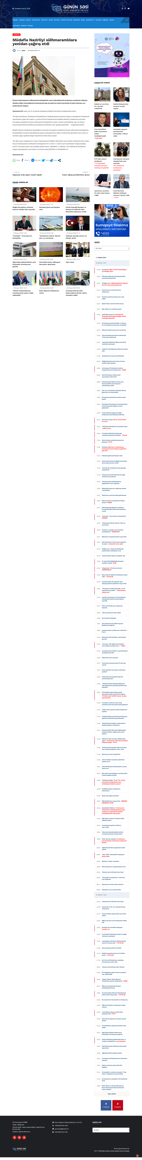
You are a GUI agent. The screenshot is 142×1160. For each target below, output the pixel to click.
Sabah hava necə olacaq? (110, 657)
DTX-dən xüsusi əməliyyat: (101, 163)
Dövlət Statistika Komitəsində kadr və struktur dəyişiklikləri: (114, 1040)
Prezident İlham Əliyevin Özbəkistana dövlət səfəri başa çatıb (114, 994)
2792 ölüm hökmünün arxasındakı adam (114, 427)
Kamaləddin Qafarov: (113, 810)
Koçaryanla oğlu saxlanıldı (110, 796)
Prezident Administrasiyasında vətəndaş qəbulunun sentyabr (114, 434)
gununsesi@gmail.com (62, 1129)
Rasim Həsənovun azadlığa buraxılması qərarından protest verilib (114, 462)
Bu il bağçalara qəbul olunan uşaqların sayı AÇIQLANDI (114, 973)
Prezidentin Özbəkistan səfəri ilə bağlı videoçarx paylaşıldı (114, 935)
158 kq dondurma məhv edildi (111, 612)
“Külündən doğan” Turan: (113, 782)
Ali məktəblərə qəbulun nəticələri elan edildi (114, 1026)
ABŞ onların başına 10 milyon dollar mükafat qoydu (113, 819)
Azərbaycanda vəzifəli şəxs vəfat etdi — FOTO (115, 631)
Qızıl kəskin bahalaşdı (109, 618)
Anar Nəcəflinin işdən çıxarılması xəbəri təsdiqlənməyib (100, 133)
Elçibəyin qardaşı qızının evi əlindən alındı (113, 954)
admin (23, 50)
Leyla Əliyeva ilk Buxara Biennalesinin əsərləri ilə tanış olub (114, 942)
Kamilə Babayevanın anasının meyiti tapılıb (120, 106)
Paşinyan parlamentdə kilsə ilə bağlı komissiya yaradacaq (113, 475)
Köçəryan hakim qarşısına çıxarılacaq (114, 330)
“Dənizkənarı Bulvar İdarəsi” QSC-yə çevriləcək (113, 524)
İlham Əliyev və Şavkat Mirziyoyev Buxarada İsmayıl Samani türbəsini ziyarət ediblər (113, 1087)
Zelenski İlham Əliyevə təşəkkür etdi (113, 556)
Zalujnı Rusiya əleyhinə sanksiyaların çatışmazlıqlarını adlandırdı (113, 724)
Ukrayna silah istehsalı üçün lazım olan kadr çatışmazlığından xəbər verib (114, 748)
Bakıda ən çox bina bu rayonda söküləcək (101, 106)
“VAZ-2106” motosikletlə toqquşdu (113, 855)
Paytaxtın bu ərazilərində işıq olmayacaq (111, 291)
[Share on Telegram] (53, 160)
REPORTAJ (57, 20)
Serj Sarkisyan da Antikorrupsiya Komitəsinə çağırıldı (112, 624)
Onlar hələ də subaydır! (115, 840)
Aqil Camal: (70, 262)
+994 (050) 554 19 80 (61, 1125)
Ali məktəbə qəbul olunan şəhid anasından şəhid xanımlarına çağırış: (114, 695)
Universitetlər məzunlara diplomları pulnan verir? (113, 760)
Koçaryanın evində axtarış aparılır (113, 884)
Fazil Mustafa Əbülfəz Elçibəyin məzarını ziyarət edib (121, 194)
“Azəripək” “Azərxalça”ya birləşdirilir (114, 517)
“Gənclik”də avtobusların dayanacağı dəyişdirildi (114, 469)
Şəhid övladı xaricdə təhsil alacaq (112, 303)
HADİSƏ (111, 20)
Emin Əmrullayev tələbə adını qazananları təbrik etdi (111, 376)
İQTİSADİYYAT (36, 20)
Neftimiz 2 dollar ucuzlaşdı (110, 861)
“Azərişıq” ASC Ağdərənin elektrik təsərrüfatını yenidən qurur (113, 645)
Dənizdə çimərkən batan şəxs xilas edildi (113, 297)
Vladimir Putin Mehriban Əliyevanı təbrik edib (115, 350)
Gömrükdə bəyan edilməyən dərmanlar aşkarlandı (114, 1047)
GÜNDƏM (22, 20)
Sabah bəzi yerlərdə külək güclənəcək (114, 495)
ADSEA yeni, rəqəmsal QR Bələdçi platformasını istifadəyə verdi (113, 550)
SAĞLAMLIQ (16, 25)
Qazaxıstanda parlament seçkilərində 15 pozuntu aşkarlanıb (114, 336)
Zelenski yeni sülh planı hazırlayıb (113, 872)
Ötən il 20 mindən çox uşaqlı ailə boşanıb (112, 606)
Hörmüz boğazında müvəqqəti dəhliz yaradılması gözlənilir (113, 277)
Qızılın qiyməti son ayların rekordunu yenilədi (113, 671)
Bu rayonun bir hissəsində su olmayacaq (115, 1000)
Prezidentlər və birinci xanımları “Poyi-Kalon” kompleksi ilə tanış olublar (114, 1073)
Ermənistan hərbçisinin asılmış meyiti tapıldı (114, 398)
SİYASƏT (28, 20)
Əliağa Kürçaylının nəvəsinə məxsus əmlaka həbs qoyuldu (113, 362)
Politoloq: (114, 449)
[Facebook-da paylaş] (24, 160)
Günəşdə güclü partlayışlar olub (112, 455)
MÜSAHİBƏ (76, 20)
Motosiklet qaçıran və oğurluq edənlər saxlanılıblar (114, 489)
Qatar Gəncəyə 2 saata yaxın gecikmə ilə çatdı (114, 543)
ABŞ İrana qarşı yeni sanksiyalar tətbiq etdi (114, 921)
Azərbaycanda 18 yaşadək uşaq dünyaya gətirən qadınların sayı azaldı (114, 582)
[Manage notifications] (137, 1155)
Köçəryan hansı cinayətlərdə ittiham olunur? (113, 501)
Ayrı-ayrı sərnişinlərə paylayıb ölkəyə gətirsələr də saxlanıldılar (114, 391)
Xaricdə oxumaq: (114, 420)
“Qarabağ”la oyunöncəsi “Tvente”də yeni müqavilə (113, 878)
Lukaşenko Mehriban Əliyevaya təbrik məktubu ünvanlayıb (114, 343)
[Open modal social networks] (59, 160)
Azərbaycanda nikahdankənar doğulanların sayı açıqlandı (111, 482)
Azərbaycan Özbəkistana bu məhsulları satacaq (114, 1059)
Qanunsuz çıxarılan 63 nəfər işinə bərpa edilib (102, 193)
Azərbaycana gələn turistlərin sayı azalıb (111, 826)
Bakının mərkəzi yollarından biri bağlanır (112, 1066)
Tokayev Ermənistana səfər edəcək (113, 967)
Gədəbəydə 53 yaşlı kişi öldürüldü (113, 356)
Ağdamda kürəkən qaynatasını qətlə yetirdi (113, 848)
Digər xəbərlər (112, 1094)
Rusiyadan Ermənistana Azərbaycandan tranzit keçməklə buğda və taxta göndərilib (114, 406)
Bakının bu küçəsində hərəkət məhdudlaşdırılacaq (111, 987)
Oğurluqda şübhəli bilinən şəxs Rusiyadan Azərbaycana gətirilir (24, 264)
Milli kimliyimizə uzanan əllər (114, 802)
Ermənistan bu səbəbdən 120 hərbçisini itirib (114, 1080)
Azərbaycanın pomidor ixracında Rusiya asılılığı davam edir (115, 651)
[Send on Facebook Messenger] (36, 160)
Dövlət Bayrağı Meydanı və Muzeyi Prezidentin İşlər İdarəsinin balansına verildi (76, 209)
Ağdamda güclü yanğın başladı (112, 1053)
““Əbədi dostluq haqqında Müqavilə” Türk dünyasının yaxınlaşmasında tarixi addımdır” (114, 685)
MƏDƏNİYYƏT (90, 20)
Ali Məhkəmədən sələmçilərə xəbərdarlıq (111, 790)
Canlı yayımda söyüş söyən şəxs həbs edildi (114, 914)
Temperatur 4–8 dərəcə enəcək (112, 569)
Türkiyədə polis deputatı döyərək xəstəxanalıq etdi (112, 677)
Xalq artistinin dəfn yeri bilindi (111, 948)
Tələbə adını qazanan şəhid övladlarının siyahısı (114, 710)
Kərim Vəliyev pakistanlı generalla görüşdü (113, 441)
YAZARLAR (98, 20)
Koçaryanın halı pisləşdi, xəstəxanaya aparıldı (114, 638)
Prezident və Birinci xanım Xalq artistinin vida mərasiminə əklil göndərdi (115, 703)
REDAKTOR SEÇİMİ (66, 20)
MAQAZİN (24, 25)
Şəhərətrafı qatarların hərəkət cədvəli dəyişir (114, 1019)
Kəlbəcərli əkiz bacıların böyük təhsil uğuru (115, 740)
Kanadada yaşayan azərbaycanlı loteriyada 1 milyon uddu (120, 132)
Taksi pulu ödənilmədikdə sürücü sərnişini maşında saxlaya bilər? (112, 833)
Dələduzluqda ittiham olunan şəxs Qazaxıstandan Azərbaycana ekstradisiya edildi (113, 383)
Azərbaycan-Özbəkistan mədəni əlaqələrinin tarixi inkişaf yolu (114, 369)
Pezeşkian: (114, 270)
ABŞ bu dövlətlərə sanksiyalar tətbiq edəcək (113, 1006)
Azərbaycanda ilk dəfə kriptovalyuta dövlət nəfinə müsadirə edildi (76, 293)
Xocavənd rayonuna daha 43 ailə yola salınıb (114, 664)
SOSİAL (83, 20)
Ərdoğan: (115, 284)
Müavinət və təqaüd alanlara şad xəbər (114, 537)
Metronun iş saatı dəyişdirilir (111, 754)
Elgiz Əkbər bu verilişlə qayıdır (112, 309)
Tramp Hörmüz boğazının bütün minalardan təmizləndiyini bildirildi (113, 413)
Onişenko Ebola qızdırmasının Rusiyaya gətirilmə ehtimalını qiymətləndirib (114, 717)
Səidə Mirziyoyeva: (114, 316)
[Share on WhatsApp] (16, 160)
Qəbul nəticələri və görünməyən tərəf (114, 866)
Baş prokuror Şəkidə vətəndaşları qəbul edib (114, 575)
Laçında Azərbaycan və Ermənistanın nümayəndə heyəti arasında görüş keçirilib (114, 599)
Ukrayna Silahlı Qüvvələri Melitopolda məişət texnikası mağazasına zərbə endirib (114, 732)
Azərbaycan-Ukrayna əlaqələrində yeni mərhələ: (121, 164)
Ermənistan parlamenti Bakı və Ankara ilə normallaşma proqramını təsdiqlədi (114, 324)
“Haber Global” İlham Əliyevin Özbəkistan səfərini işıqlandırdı (115, 980)
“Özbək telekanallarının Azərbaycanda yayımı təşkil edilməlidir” (23, 293)
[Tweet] (45, 160)
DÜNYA (51, 20)
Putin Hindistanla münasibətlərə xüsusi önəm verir (114, 767)
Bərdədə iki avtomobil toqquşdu (112, 928)
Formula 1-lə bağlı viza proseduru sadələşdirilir (112, 531)
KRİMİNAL (105, 20)
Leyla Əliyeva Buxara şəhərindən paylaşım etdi (112, 1013)
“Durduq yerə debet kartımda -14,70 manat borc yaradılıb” (114, 590)
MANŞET (15, 20)
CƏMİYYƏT (44, 20)
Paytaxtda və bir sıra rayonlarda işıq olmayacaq (113, 908)
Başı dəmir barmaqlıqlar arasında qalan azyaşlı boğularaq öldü (114, 774)
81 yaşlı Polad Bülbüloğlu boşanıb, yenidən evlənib (113, 562)
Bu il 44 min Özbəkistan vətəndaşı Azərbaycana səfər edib (113, 961)
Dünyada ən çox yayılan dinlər (111, 889)
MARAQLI (30, 25)
